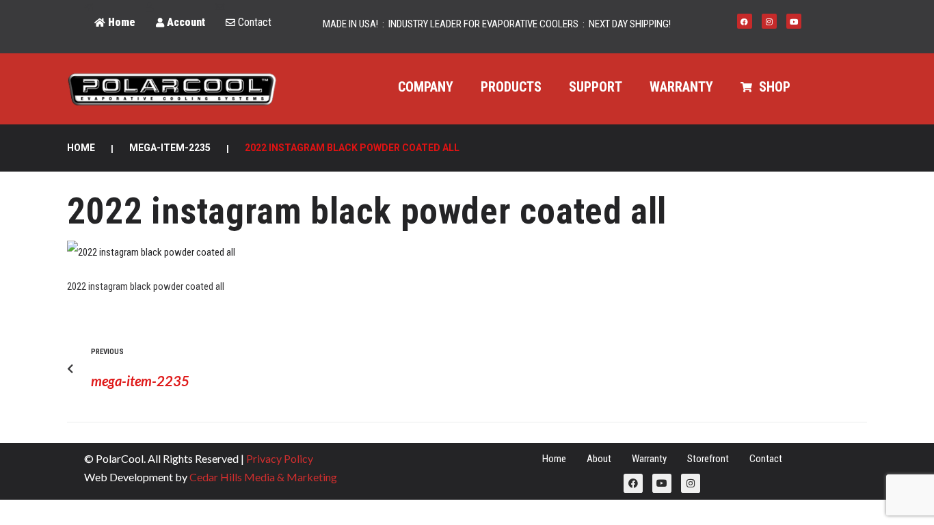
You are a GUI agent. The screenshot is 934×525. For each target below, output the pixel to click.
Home (81, 147)
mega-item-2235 (170, 147)
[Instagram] (769, 21)
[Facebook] (744, 21)
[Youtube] (793, 21)
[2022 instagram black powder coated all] (151, 252)
